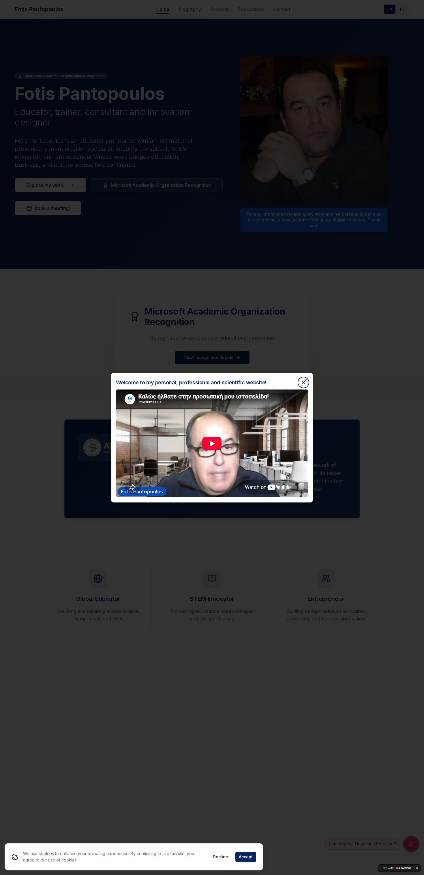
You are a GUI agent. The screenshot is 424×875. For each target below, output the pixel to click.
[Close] (305, 380)
